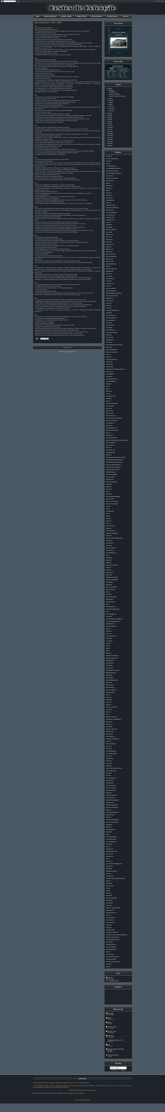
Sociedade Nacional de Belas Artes (114, 878)
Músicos (108, 702)
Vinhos (107, 964)
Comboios (108, 366)
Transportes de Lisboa (111, 937)
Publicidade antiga (110, 805)
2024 (109, 115)
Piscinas (108, 763)
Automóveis (109, 220)
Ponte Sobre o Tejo (110, 770)
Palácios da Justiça (111, 729)
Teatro (107, 893)
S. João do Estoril (110, 839)
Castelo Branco (110, 330)
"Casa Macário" (112, 92)
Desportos (108, 406)
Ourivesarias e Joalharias (112, 719)
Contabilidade (109, 374)
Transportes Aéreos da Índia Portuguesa (116, 934)
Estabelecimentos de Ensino (113, 462)
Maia (107, 650)
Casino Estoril (109, 325)
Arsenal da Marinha (111, 212)
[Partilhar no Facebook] (46, 339)
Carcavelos (109, 300)
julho (110, 98)
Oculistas (108, 709)
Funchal (108, 535)
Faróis (107, 516)
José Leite (110, 977)
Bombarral (108, 259)
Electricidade (109, 423)
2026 (109, 88)
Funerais (108, 540)
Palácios (108, 726)
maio (110, 102)
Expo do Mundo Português (112, 496)
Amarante (108, 197)
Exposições (109, 499)
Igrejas (107, 594)
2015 (109, 133)
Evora (107, 491)
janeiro (110, 110)
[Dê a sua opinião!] (43, 339)
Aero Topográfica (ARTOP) (112, 168)
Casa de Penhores (110, 317)
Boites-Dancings (110, 256)
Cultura (108, 391)
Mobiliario (108, 675)
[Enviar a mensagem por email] (41, 339)
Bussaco (108, 273)
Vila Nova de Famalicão (111, 956)
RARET (108, 817)
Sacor (107, 846)
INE (107, 604)
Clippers (108, 357)
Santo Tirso (109, 854)
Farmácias (108, 511)
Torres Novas (109, 920)
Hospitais (108, 582)
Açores (108, 161)
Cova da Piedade (110, 381)
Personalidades (110, 751)
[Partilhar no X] (44, 339)
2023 (109, 117)
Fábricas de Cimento (111, 501)
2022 (109, 119)
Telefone (108, 900)
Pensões (108, 748)
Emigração (108, 435)
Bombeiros (108, 261)
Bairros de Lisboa (110, 229)
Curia (107, 393)
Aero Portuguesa (110, 166)
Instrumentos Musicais (111, 609)
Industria (108, 599)
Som (107, 880)
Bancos (108, 232)
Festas (107, 523)
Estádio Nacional (110, 472)
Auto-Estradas (109, 215)
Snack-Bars (109, 876)
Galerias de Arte (110, 548)
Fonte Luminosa (110, 530)
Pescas (108, 756)
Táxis (107, 890)
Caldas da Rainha (110, 290)
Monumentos (109, 692)
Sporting (108, 883)
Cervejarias (109, 337)
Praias (107, 792)
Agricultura (108, 180)
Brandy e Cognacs (110, 268)
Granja (107, 567)
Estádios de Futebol (111, 474)
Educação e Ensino (110, 420)
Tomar (107, 915)
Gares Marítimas (110, 552)
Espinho (108, 454)
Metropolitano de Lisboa (112, 670)
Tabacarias (108, 885)
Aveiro (107, 222)
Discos (107, 408)
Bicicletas (108, 251)
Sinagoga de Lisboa (111, 871)
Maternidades (109, 660)
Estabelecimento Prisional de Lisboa (115, 457)
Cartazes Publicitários (111, 310)
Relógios (108, 827)
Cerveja (108, 335)
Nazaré (107, 704)
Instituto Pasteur (110, 606)
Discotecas (109, 410)
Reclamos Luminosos (111, 822)
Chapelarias (109, 339)
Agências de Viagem (111, 178)
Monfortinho (109, 685)
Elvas (107, 433)
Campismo (108, 298)
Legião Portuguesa (110, 626)
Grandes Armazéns (111, 565)
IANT (107, 592)
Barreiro (108, 241)
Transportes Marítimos (111, 939)
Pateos (107, 741)
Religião (108, 824)
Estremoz (108, 489)
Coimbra (108, 361)
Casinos (108, 327)
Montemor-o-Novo (110, 690)
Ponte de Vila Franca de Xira (113, 768)
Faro (107, 513)
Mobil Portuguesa (110, 672)
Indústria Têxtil (109, 601)
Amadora (108, 195)
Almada (108, 193)
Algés (107, 190)
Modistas (108, 682)
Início (37, 16)
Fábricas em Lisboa (111, 503)
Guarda (108, 570)
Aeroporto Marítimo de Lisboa (113, 173)
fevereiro (111, 108)
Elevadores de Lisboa (111, 430)
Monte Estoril (109, 687)
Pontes (107, 773)
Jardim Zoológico (110, 614)
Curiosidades (109, 396)
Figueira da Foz (109, 525)
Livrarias (108, 641)
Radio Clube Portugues (111, 812)
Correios (108, 376)
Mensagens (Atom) (71, 351)
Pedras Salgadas (110, 743)
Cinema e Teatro (81, 16)
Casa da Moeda (110, 315)
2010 (109, 143)
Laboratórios (109, 623)
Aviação (108, 224)
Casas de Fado (109, 320)
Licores (108, 633)
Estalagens (108, 479)
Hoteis (107, 584)
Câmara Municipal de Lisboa (113, 293)
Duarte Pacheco (110, 415)
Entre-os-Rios (109, 445)
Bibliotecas (108, 249)
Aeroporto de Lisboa (111, 171)
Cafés (107, 286)
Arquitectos (109, 210)
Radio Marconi (109, 814)
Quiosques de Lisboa (111, 807)
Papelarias (108, 731)
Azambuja (108, 227)
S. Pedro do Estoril (110, 841)
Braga (107, 266)
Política (108, 765)
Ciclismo (108, 342)
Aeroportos (109, 175)
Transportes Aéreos (111, 932)
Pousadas (108, 783)
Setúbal (108, 868)
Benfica (108, 246)
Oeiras (107, 712)
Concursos (108, 371)
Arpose (109, 1017)
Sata (107, 859)
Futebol (108, 545)
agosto (110, 90)
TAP (107, 888)
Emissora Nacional (110, 437)
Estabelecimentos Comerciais (113, 459)
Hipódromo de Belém (111, 577)
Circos (107, 354)
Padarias (108, 721)
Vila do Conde (109, 954)
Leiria (107, 628)
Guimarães (108, 572)
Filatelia (108, 528)
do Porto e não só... (112, 1026)
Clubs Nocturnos (110, 359)
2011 (109, 141)
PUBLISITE (110, 1035)
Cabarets (108, 276)
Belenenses (109, 244)
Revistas (108, 832)
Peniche (108, 746)
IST (107, 611)
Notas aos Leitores (110, 707)
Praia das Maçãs (110, 790)
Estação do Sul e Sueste (112, 469)
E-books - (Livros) (66, 16)
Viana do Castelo (110, 947)
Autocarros (109, 217)
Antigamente (109, 205)
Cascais (108, 322)
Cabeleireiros (109, 278)
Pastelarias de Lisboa (111, 738)
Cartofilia (108, 312)
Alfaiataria (108, 185)
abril (110, 104)
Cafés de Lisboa (110, 288)
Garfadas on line (112, 1031)
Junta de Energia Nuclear (112, 621)
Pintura (107, 761)
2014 (109, 135)
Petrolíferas (109, 758)
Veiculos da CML (110, 944)
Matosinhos (109, 663)
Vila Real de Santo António (112, 961)
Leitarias (108, 631)
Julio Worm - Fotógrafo (114, 94)
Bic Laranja (110, 1013)
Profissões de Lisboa (111, 800)
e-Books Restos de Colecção (113, 418)
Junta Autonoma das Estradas (113, 619)
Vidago (107, 951)
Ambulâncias (109, 200)
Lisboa (107, 638)
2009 (109, 145)
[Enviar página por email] (37, 338)
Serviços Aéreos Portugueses (113, 863)
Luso (107, 646)
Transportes (109, 929)
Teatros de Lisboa (110, 898)
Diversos (108, 413)
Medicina (108, 665)
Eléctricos (108, 425)
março (110, 106)
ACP (107, 163)
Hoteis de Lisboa (110, 587)
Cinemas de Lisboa (110, 352)
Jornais (108, 616)
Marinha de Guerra (110, 658)
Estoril (107, 486)
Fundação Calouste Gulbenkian (113, 538)
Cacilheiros (109, 283)
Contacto (125, 16)
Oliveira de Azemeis (111, 716)
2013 (109, 137)
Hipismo (108, 574)
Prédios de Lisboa (110, 795)
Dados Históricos (96, 16)
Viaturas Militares (110, 949)
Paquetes (108, 734)
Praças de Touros (110, 787)
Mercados (108, 667)
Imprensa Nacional (110, 597)
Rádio (107, 810)
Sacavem (108, 844)
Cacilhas (108, 281)
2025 (109, 113)
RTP (107, 834)
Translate (123, 1070)
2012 (109, 139)
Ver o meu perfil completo (112, 980)
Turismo (108, 942)
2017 (109, 129)
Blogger (88, 1100)
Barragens (108, 239)
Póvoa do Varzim (110, 785)
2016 (109, 131)
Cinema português (110, 349)
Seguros (108, 861)
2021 (109, 121)
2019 (109, 125)
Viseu (107, 966)
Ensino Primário (110, 442)
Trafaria (108, 927)
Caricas (108, 303)
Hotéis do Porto (110, 589)
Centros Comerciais (111, 332)
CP (106, 386)
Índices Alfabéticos (50, 16)
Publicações (109, 802)
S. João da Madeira (110, 836)
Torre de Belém (109, 917)
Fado (107, 506)
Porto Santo (109, 780)
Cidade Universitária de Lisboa (113, 344)
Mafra (107, 648)
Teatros (108, 895)
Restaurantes (109, 829)
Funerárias (108, 543)
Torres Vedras (109, 922)
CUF (107, 388)
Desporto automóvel (111, 403)
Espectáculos (109, 450)
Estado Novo (109, 477)
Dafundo (108, 398)
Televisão (108, 903)
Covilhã (108, 384)
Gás (107, 555)
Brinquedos (109, 271)
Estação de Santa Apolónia (112, 464)
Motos (107, 694)
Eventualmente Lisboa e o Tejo (115, 1040)
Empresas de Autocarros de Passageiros (116, 440)
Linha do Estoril (110, 636)
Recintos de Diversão (111, 819)
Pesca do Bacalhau (110, 753)
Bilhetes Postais (110, 254)
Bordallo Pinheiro (110, 264)
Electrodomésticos (110, 428)
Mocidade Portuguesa (111, 680)
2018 (109, 127)
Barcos (108, 237)
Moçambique (109, 677)
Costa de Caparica (110, 379)
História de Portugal (111, 579)
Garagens (108, 550)
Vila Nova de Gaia (110, 959)
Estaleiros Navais (110, 481)
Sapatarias (108, 856)
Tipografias (108, 910)
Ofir (107, 714)
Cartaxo (108, 308)
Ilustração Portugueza (113, 1055)
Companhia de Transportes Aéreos (114, 369)
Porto (107, 775)
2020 (109, 123)
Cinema (108, 347)
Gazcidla (108, 557)
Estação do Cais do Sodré (112, 467)
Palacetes (108, 724)
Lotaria (107, 643)
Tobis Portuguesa (110, 912)
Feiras (107, 521)
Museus (108, 697)
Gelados (108, 560)
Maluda (107, 653)
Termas (108, 905)
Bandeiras (108, 234)
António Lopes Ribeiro (111, 207)
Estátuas (108, 484)
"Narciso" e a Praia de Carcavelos (117, 96)
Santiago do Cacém (111, 851)
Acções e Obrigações (111, 158)
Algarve (108, 188)
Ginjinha (108, 562)
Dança (107, 401)
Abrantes (108, 156)
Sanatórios (108, 849)
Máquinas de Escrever (111, 655)
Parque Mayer (109, 736)
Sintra (107, 873)
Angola (107, 202)
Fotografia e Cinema (111, 533)
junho (110, 100)
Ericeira (108, 447)
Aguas (107, 183)
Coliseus (108, 364)
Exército (108, 494)
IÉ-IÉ (109, 1044)
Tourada (108, 925)
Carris (107, 305)
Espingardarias (109, 452)
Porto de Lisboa (110, 778)
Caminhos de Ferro (110, 295)
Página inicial (67, 347)
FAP (107, 508)
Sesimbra (108, 866)
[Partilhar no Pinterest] (48, 339)
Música (107, 699)
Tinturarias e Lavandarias (112, 907)
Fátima (107, 518)
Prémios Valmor (110, 797)
